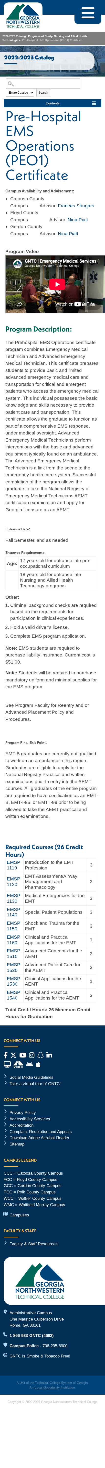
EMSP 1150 (13, 926)
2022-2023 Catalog (14, 36)
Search (43, 92)
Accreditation (21, 1125)
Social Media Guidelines (31, 1077)
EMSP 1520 (13, 967)
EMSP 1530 (13, 981)
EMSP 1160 (13, 939)
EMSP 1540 (13, 995)
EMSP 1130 (13, 898)
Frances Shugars (76, 205)
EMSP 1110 (13, 865)
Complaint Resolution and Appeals (41, 1131)
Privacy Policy (23, 1112)
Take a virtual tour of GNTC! (35, 1083)
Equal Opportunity (47, 1387)
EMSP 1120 (13, 881)
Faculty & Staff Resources (34, 1243)
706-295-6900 (54, 1345)
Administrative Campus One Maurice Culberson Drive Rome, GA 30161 (37, 1319)
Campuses (19, 1214)
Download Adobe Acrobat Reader (39, 1137)
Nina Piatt (78, 219)
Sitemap (17, 1144)
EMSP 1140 (13, 912)
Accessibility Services (30, 1118)
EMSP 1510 (13, 953)
